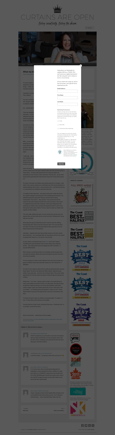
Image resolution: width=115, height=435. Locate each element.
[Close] (81, 65)
